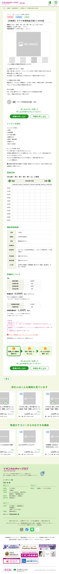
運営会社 (39, 524)
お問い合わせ (44, 520)
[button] (6, 403)
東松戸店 (22, 492)
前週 (13, 181)
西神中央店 (12, 511)
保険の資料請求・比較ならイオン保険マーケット (21, 539)
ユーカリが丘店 (13, 492)
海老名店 (11, 497)
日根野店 (11, 507)
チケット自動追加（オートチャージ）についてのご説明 (23, 335)
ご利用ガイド (23, 520)
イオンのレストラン (39, 539)
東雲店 (8, 8)
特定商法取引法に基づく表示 (28, 523)
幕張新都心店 (19, 493)
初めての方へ (12, 520)
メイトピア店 (46, 488)
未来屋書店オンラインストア (12, 537)
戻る (7, 378)
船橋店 (11, 493)
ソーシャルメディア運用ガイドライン (27, 524)
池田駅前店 (20, 505)
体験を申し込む (40, 116)
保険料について (29, 338)
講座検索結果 (15, 8)
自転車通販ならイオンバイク (27, 537)
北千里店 (11, 505)
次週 (45, 181)
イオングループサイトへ (12, 523)
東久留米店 (12, 495)
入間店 (11, 490)
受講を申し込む (19, 116)
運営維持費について (12, 338)
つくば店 (11, 488)
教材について (21, 338)
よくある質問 (34, 520)
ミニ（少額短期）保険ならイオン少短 (45, 537)
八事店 (38, 488)
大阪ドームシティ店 (14, 509)
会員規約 (38, 523)
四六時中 (48, 539)
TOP (4, 8)
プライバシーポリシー (47, 523)
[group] (29, 405)
